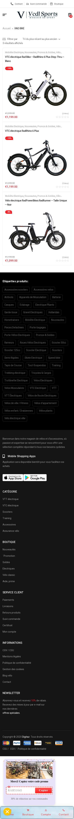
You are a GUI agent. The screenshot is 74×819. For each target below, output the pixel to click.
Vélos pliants (45, 411)
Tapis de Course (13, 365)
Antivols (8, 297)
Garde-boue (10, 312)
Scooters (57, 350)
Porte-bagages (38, 327)
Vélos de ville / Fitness (16, 403)
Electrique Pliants (44, 305)
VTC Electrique (38, 388)
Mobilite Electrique (14, 52)
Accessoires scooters (16, 290)
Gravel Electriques (33, 312)
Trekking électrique (14, 373)
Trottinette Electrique (16, 380)
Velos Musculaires (14, 388)
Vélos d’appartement (45, 403)
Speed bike (54, 358)
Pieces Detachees (14, 327)
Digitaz (26, 737)
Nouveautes (30, 52)
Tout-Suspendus (37, 365)
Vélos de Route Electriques (42, 395)
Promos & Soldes (46, 52)
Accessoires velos (43, 290)
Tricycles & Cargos (41, 373)
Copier (43, 790)
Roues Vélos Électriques (33, 342)
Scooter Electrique (36, 350)
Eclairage (24, 305)
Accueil (6, 28)
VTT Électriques (13, 395)
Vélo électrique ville (14, 418)
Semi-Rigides (11, 358)
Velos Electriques (43, 380)
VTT (54, 388)
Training (56, 365)
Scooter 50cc (59, 342)
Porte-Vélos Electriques (17, 335)
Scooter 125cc (12, 350)
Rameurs (9, 342)
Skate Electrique (33, 358)
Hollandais (54, 312)
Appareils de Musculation (32, 297)
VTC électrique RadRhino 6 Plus (22, 131)
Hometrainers (11, 320)
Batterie (56, 297)
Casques (9, 305)
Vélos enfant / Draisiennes (18, 411)
